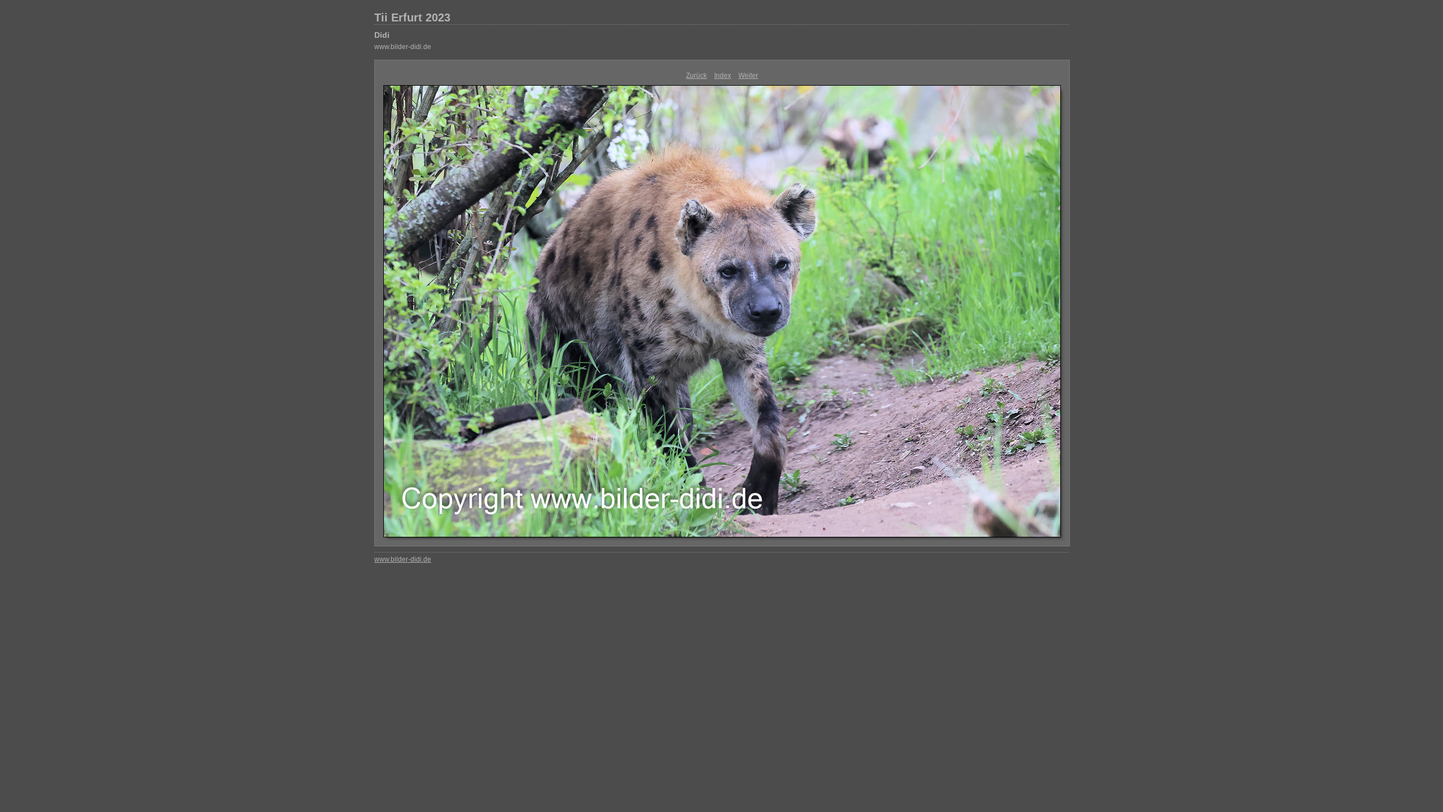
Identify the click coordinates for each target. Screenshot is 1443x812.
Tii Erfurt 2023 (412, 17)
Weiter (748, 76)
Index (722, 76)
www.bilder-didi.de (402, 47)
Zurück (696, 76)
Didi (381, 34)
